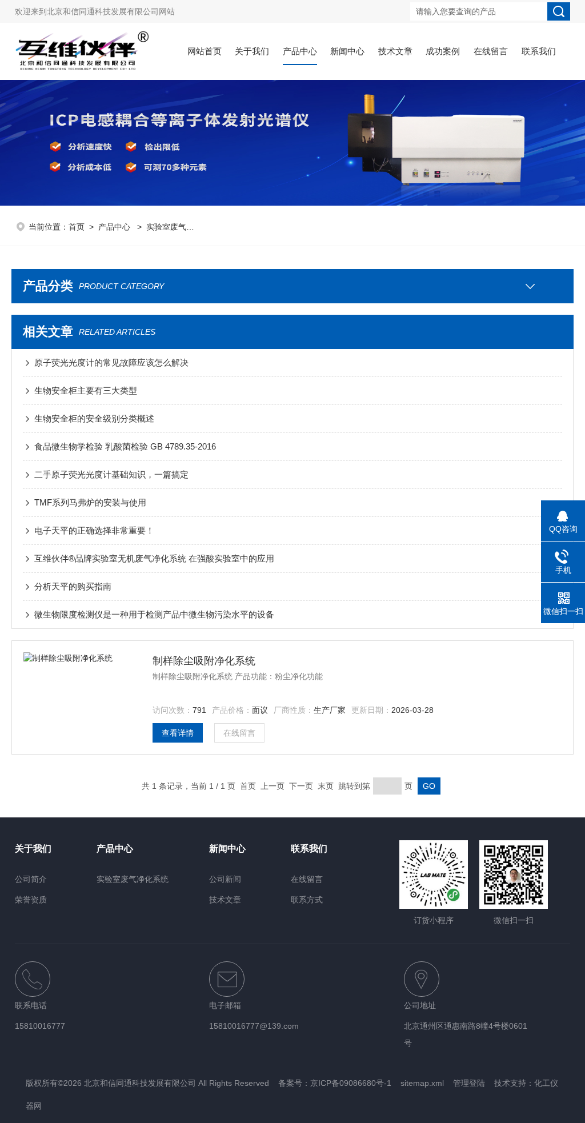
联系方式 (307, 899)
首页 (77, 226)
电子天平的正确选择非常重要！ (94, 530)
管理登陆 (469, 1083)
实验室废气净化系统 (182, 226)
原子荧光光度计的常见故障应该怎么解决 (111, 362)
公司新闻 (225, 879)
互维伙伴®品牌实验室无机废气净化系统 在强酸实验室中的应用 (154, 558)
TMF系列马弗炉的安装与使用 (90, 502)
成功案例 (443, 51)
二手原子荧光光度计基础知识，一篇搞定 (111, 474)
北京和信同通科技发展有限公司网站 (111, 11)
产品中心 (300, 51)
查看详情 (178, 732)
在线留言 (491, 51)
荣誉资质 (31, 899)
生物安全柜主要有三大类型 (85, 390)
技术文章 (395, 51)
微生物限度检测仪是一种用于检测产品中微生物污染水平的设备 (154, 614)
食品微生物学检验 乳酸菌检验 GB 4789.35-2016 (125, 446)
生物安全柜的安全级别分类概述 (94, 418)
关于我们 (252, 51)
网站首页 (204, 51)
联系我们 (539, 51)
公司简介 (31, 879)
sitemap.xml (422, 1083)
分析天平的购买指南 (72, 586)
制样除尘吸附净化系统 (204, 661)
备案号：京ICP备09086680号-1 (334, 1083)
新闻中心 (347, 51)
